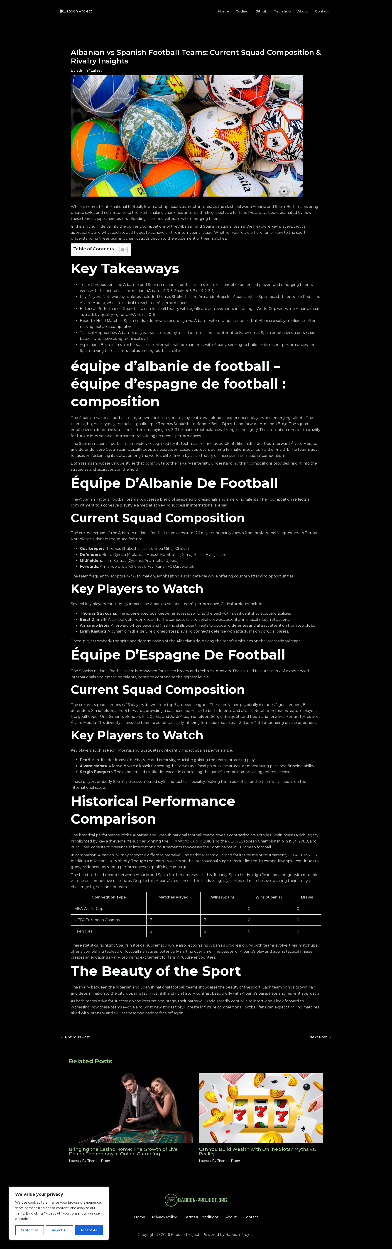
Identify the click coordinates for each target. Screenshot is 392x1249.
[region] (59, 1213)
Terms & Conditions (201, 1217)
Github (261, 11)
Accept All (89, 1230)
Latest (96, 70)
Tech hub (282, 11)
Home (223, 11)
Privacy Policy (164, 1217)
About (302, 11)
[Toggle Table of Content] (121, 249)
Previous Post (75, 1037)
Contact (322, 11)
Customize (29, 1230)
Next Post (320, 1037)
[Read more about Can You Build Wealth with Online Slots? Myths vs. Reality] (261, 1108)
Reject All (59, 1230)
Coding (242, 11)
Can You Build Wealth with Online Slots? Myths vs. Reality (257, 1151)
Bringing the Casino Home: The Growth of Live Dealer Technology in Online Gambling (123, 1151)
